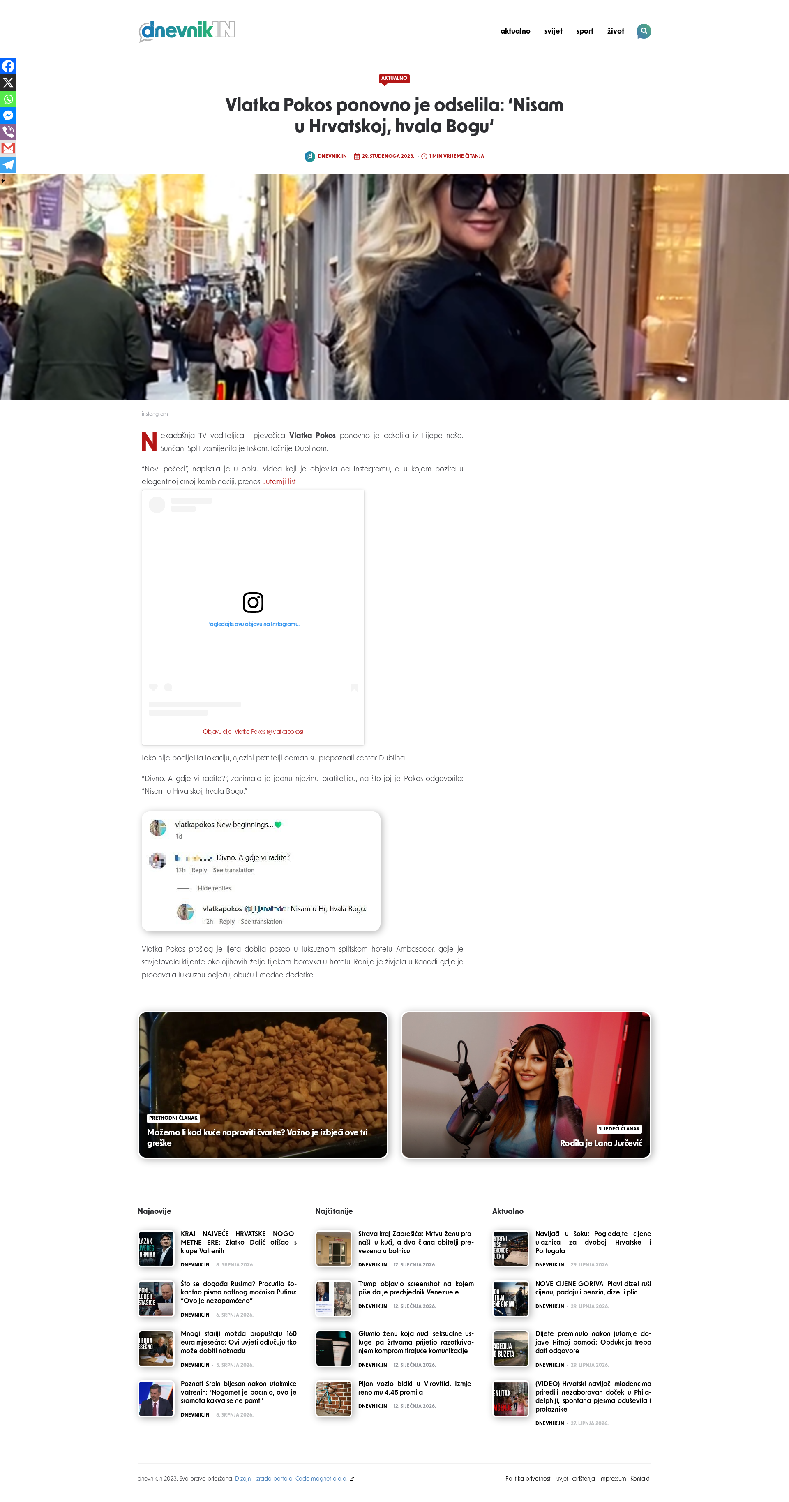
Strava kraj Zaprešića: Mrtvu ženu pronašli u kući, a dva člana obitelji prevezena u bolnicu (416, 1243)
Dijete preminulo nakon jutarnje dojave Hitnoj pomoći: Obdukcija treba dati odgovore (593, 1343)
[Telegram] (8, 165)
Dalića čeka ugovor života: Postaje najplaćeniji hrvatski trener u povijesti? (595, 60)
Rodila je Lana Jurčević (601, 1144)
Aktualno (516, 31)
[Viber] (8, 132)
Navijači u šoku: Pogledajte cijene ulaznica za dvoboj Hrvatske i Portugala (593, 1243)
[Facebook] (8, 66)
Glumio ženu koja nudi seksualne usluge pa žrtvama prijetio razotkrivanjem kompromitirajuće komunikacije (416, 1343)
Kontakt (639, 1479)
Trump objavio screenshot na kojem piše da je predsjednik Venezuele (416, 1288)
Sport (585, 31)
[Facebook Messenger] (8, 115)
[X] (8, 82)
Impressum (612, 1479)
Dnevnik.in (332, 156)
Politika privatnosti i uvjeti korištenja (550, 1479)
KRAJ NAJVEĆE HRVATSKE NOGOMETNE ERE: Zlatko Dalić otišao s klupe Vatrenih (239, 1243)
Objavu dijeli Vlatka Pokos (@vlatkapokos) (253, 732)
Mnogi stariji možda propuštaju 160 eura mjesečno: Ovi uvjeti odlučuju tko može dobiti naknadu (239, 1343)
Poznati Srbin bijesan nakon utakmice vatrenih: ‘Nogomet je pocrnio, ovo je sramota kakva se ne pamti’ (239, 1393)
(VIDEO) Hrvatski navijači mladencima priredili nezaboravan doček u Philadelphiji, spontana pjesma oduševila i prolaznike (593, 1397)
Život (615, 31)
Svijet (553, 31)
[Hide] (3, 181)
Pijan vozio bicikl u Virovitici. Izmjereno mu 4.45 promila (416, 1388)
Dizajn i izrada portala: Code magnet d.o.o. (291, 1479)
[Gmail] (8, 148)
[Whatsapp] (8, 99)
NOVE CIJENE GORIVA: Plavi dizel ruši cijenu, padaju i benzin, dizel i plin (593, 1288)
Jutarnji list (279, 482)
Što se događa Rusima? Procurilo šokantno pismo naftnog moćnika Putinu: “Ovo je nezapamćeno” (239, 1293)
